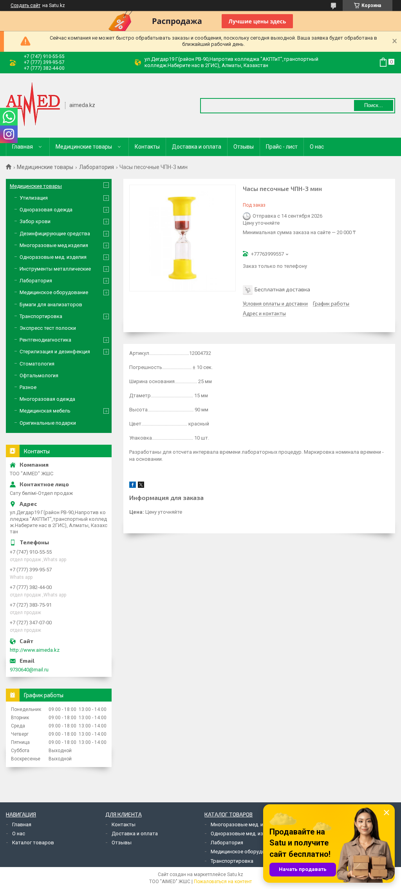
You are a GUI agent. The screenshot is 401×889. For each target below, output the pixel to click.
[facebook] (132, 486)
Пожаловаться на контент (223, 881)
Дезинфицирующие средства (55, 233)
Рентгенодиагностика (45, 340)
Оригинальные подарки (48, 423)
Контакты (147, 147)
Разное (28, 387)
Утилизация (34, 198)
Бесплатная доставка (282, 289)
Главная (22, 147)
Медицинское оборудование (54, 292)
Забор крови (35, 221)
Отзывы (243, 147)
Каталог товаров (33, 842)
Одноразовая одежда (46, 210)
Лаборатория (96, 167)
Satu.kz (235, 874)
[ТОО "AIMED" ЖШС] (33, 104)
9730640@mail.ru (29, 670)
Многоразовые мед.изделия (54, 245)
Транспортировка (41, 316)
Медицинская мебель (45, 411)
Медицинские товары (84, 147)
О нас (317, 147)
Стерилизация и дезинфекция (55, 352)
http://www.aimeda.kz (35, 650)
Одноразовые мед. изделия (53, 257)
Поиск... (373, 105)
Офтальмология (39, 375)
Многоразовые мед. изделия (245, 824)
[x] (141, 486)
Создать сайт (25, 5)
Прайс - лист (282, 147)
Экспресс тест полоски (48, 328)
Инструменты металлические (55, 269)
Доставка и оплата (196, 147)
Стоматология (37, 364)
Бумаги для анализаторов (51, 304)
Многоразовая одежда (47, 399)
